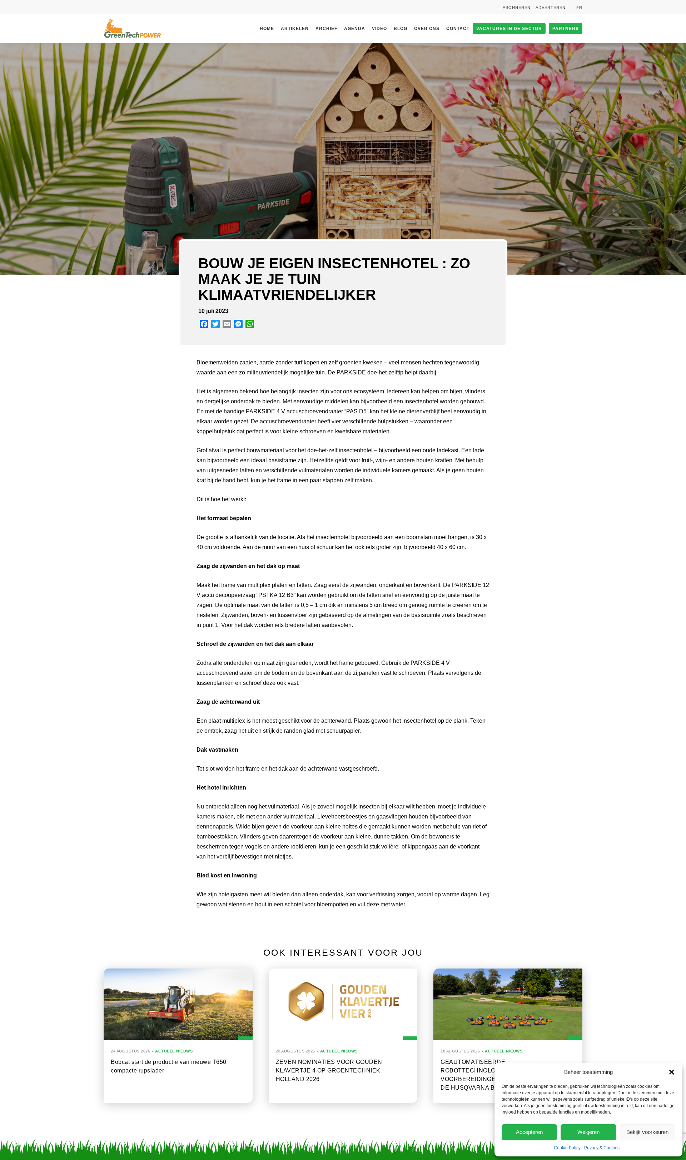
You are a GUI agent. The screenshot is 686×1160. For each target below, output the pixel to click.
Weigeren (588, 1132)
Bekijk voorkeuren (647, 1132)
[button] (671, 1072)
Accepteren (529, 1132)
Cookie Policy (567, 1147)
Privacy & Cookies (602, 1147)
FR (579, 7)
